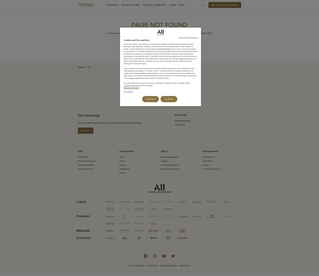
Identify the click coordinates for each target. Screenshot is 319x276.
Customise (150, 99)
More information (131, 88)
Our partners (128, 92)
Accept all (169, 99)
